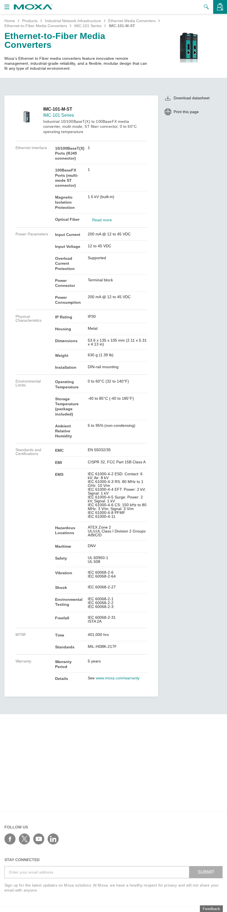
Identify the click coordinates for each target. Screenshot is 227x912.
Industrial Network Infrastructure (73, 21)
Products (30, 21)
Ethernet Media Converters (132, 21)
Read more (102, 220)
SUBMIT (206, 872)
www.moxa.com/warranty (118, 678)
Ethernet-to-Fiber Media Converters (35, 26)
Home (9, 21)
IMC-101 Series (88, 26)
